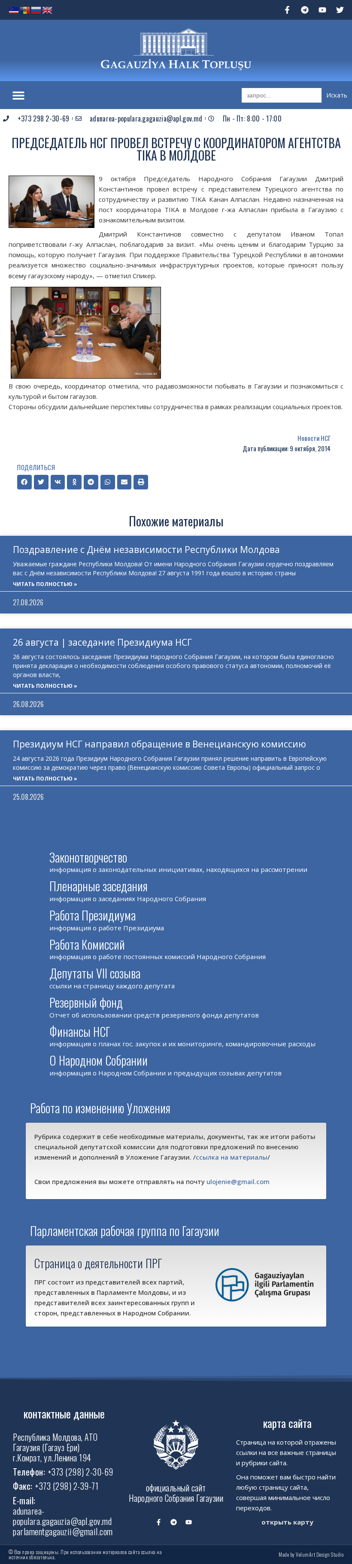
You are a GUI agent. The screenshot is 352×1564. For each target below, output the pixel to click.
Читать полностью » (45, 584)
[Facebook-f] (287, 10)
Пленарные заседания (98, 886)
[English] (47, 9)
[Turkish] (14, 9)
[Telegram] (305, 10)
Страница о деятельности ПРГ (98, 1263)
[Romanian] (25, 9)
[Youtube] (322, 10)
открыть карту (287, 1522)
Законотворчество (88, 857)
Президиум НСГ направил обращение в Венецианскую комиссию (159, 744)
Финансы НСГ (79, 1031)
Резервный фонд (86, 1002)
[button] (18, 95)
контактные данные (64, 1413)
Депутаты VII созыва (94, 973)
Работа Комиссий (87, 944)
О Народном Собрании (98, 1060)
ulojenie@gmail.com (238, 1181)
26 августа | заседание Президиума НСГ (102, 642)
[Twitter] (340, 10)
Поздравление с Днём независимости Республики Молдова (146, 550)
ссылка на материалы (231, 1157)
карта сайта (287, 1423)
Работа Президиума (92, 915)
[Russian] (36, 9)
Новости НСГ (314, 438)
